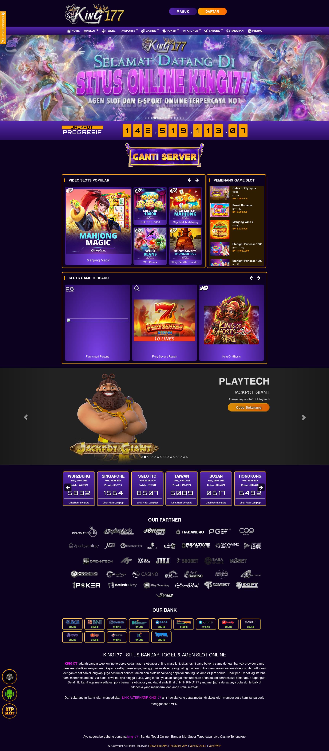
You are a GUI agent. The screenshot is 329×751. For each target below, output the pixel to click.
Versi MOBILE (198, 746)
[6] (161, 118)
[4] (155, 118)
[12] (180, 118)
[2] (149, 118)
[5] (158, 118)
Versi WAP (215, 746)
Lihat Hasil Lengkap (79, 502)
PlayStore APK (178, 746)
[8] (167, 118)
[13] (183, 118)
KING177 (71, 663)
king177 (132, 736)
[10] (173, 118)
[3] (152, 118)
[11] (177, 118)
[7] (164, 118)
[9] (170, 118)
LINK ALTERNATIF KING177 (141, 697)
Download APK (159, 746)
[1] (146, 118)
